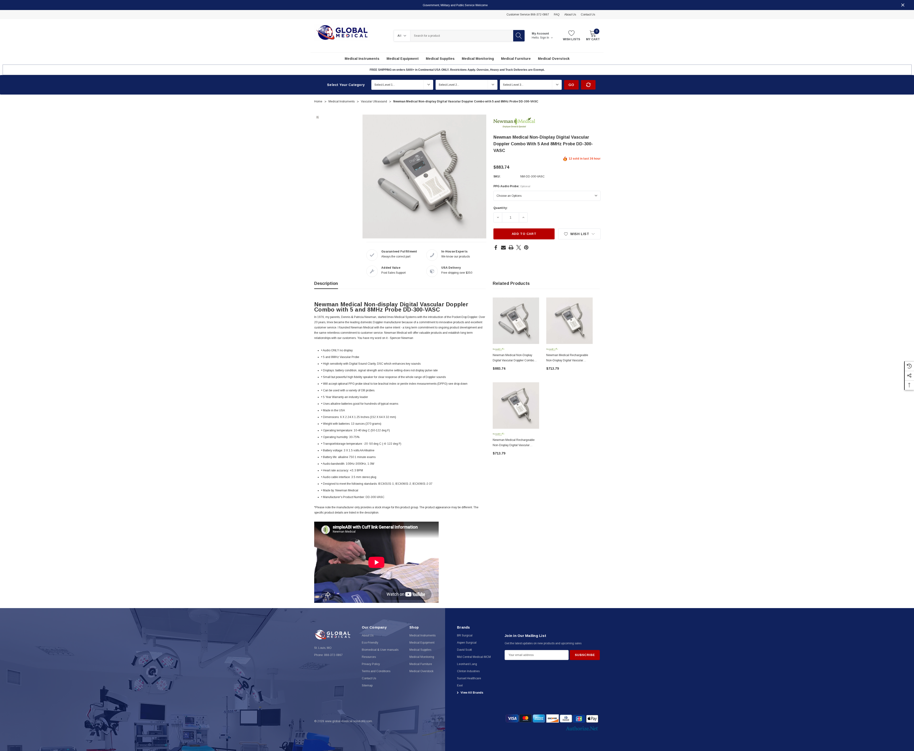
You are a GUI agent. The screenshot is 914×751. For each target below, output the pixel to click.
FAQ (557, 14)
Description (326, 283)
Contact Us (588, 14)
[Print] (511, 247)
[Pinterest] (526, 247)
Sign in (545, 37)
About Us (570, 14)
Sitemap (367, 685)
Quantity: (500, 208)
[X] (518, 247)
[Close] (903, 5)
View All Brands (471, 692)
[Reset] (588, 85)
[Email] (503, 247)
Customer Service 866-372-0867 (528, 14)
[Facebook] (495, 247)
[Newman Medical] (514, 122)
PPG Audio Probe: (511, 186)
